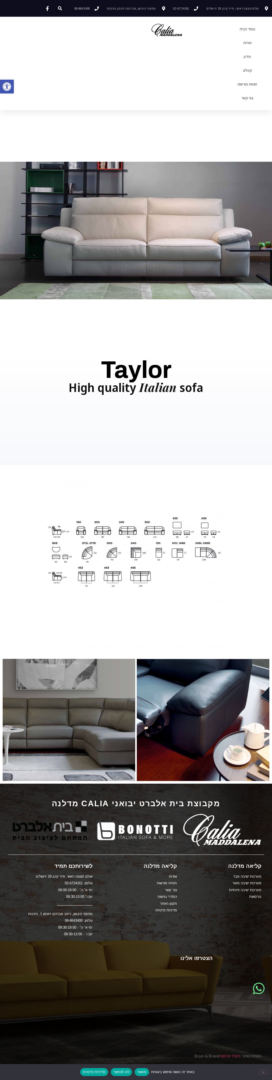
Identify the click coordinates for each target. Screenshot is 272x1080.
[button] (7, 86)
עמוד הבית (247, 28)
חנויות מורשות (247, 84)
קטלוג (247, 70)
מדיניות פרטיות (94, 1072)
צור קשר (247, 97)
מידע (247, 56)
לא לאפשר (121, 1072)
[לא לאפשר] (263, 1071)
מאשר (141, 1072)
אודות (247, 42)
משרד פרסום (230, 1056)
